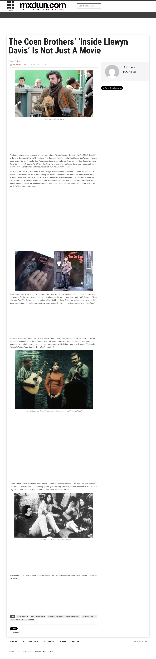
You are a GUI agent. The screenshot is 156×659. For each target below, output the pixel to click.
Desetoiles (17, 65)
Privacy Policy (47, 651)
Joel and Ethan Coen (55, 616)
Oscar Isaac (15, 620)
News (19, 61)
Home (12, 61)
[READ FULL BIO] (129, 72)
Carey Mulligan (22, 616)
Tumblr (62, 641)
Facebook (33, 641)
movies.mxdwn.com (89, 616)
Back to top (139, 641)
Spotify (75, 641)
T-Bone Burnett (28, 620)
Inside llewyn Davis (38, 616)
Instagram (49, 641)
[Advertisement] (53, 434)
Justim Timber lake (72, 616)
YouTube (13, 641)
